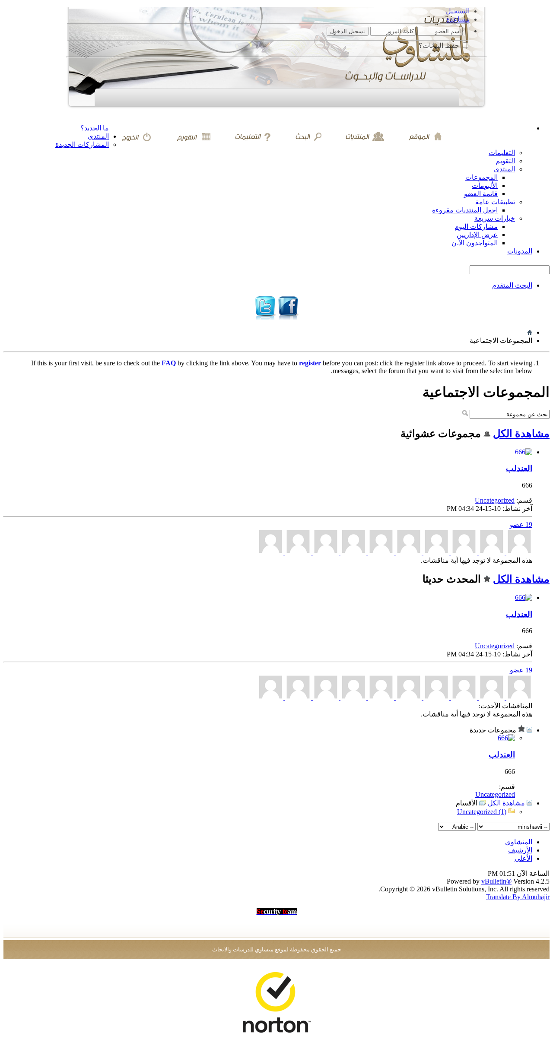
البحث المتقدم (512, 285)
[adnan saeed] (325, 552)
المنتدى (98, 136)
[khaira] (352, 552)
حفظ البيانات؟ (440, 45)
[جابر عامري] (380, 552)
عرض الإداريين (477, 234)
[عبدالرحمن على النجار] (408, 552)
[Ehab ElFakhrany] (491, 552)
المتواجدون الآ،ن (474, 243)
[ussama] (518, 552)
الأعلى (523, 858)
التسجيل (458, 11)
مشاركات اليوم (476, 226)
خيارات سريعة (494, 218)
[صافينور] (270, 552)
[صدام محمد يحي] (297, 552)
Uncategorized (495, 500)
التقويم (505, 161)
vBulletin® (496, 881)
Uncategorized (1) (481, 811)
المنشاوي (518, 842)
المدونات (519, 251)
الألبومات (485, 185)
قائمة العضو (481, 193)
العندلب (519, 468)
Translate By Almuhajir (518, 896)
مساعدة (458, 19)
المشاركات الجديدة (82, 144)
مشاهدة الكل (521, 433)
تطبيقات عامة (495, 202)
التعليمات (502, 152)
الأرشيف (520, 850)
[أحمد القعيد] (435, 552)
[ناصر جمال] (463, 552)
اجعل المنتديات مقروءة (465, 210)
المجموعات (481, 177)
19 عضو (521, 524)
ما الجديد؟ (94, 128)
